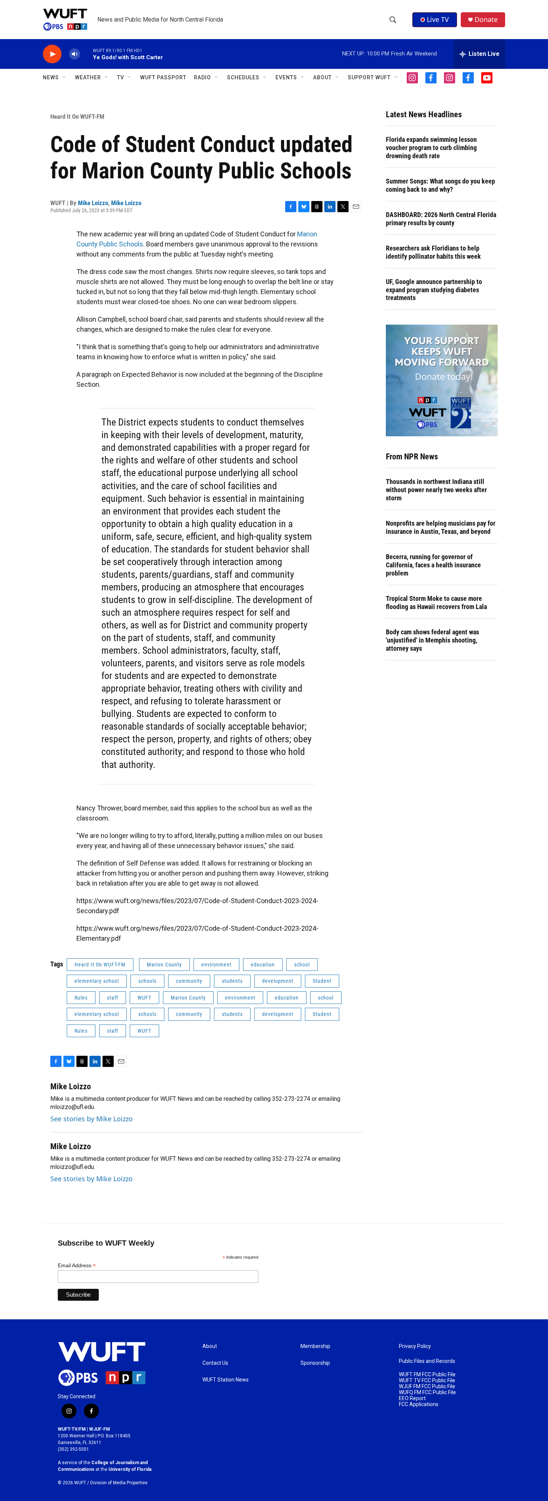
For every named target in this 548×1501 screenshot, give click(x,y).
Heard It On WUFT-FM (77, 116)
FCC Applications (418, 1404)
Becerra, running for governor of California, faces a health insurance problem (433, 565)
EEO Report (412, 1398)
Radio (202, 77)
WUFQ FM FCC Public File (427, 1392)
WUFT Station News (225, 1380)
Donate (486, 19)
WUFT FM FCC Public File (427, 1374)
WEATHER (88, 77)
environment (216, 965)
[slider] (86, 54)
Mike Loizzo (93, 203)
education (263, 965)
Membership (315, 1346)
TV (120, 77)
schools (147, 981)
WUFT (144, 998)
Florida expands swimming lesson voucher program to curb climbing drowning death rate (431, 148)
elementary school (97, 981)
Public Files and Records (427, 1361)
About (209, 1346)
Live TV (438, 19)
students (232, 981)
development (277, 981)
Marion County (164, 965)
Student (322, 981)
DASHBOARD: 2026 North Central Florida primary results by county (441, 219)
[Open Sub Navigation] (64, 77)
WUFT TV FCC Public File (427, 1380)
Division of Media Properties (119, 1482)
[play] (52, 54)
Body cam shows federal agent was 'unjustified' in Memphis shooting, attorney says (432, 640)
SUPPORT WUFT (369, 77)
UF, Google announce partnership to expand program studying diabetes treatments (434, 290)
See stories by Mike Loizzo (91, 1118)
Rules (81, 998)
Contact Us (215, 1363)
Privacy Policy (415, 1346)
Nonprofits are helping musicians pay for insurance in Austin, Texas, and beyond (440, 527)
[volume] (74, 54)
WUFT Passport (163, 77)
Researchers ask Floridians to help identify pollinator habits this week (433, 252)
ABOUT (322, 77)
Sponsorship (315, 1363)
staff (112, 998)
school (302, 965)
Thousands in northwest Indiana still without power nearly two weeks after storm (436, 490)
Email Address (77, 1265)
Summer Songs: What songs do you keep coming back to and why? (440, 185)
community (189, 981)
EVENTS (286, 77)
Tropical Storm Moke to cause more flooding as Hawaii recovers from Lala (436, 603)
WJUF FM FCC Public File (427, 1386)
